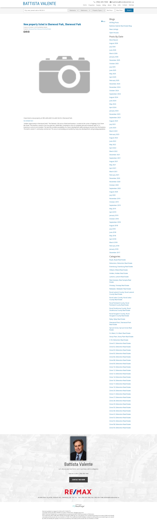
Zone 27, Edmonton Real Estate (120, 397)
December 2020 (114, 178)
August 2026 (113, 43)
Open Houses (114, 33)
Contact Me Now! (78, 480)
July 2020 (112, 195)
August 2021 (113, 161)
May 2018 (112, 236)
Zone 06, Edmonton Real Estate (120, 357)
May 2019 (112, 209)
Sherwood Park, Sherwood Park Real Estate (40, 29)
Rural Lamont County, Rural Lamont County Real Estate (121, 293)
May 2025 (112, 74)
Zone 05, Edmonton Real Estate (120, 353)
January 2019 (113, 215)
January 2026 (113, 57)
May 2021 (112, 165)
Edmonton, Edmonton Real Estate (120, 263)
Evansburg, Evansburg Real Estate (121, 267)
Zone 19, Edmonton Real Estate (120, 387)
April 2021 (112, 168)
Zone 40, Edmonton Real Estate (120, 411)
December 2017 (114, 253)
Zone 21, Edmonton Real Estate (120, 394)
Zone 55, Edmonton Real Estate (120, 421)
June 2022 (112, 141)
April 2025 (112, 77)
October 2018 (114, 219)
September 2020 (115, 188)
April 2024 (112, 107)
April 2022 (112, 148)
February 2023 (114, 134)
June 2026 (112, 50)
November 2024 (114, 87)
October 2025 (114, 64)
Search (129, 10)
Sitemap (131, 5)
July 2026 (112, 47)
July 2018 (112, 229)
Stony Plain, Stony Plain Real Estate (121, 337)
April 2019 (112, 212)
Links (119, 5)
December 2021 (114, 155)
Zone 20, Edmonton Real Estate (120, 391)
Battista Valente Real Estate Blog (120, 26)
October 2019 (114, 202)
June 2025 (112, 70)
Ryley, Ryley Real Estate (117, 319)
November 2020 (114, 182)
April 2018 (112, 239)
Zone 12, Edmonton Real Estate (120, 370)
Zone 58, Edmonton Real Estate (120, 424)
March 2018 (113, 242)
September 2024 (115, 94)
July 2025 (112, 67)
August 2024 (113, 97)
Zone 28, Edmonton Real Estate (120, 401)
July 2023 (112, 124)
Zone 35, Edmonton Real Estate (120, 407)
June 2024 (112, 101)
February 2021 (114, 175)
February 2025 (114, 80)
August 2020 (113, 192)
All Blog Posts (114, 23)
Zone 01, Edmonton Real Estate (120, 343)
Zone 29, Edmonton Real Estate (120, 404)
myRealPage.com (78, 506)
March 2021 (113, 172)
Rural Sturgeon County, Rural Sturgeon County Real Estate (119, 315)
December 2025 (114, 60)
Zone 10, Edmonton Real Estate (120, 367)
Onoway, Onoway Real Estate (119, 285)
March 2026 (113, 53)
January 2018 (113, 249)
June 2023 (112, 128)
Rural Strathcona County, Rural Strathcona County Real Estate (120, 309)
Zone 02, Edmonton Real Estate (120, 347)
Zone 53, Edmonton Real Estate (120, 418)
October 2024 (114, 91)
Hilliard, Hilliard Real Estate (118, 270)
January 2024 (113, 111)
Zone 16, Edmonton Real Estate (120, 380)
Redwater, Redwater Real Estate (120, 289)
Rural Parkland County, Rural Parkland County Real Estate (119, 304)
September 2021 (115, 158)
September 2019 (115, 205)
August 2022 (113, 138)
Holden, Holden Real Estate (118, 273)
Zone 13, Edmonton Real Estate (120, 374)
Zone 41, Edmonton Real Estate (120, 414)
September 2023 (115, 118)
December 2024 (114, 84)
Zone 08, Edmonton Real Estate (120, 360)
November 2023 (114, 114)
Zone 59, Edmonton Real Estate (120, 428)
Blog (114, 5)
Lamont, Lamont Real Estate (119, 277)
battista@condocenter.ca (111, 497)
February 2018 (114, 246)
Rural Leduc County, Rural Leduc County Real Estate (120, 299)
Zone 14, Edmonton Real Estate (120, 377)
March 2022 (113, 151)
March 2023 (113, 131)
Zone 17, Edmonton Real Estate (120, 384)
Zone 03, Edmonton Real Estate (120, 350)
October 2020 (114, 185)
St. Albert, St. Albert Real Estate (119, 333)
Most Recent (113, 40)
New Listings (113, 29)
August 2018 (113, 226)
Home (85, 5)
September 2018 (115, 222)
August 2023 (113, 121)
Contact (124, 5)
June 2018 (112, 232)
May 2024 (112, 104)
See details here (28, 121)
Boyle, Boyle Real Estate (117, 260)
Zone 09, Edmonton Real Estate (120, 364)
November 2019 (114, 199)
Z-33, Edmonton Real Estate (118, 340)
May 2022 (112, 145)
